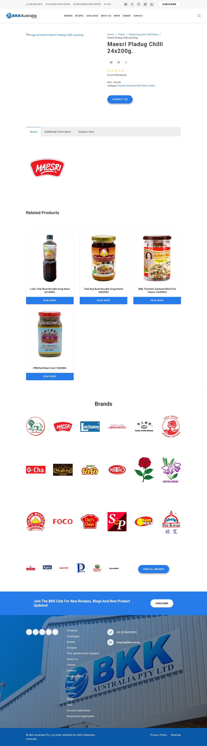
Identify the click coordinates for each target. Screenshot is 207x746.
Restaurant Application (80, 716)
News (70, 681)
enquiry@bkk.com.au (128, 642)
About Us (72, 659)
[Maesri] (47, 168)
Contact (71, 670)
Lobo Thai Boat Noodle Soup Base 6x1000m (50, 290)
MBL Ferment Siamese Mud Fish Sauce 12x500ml (157, 290)
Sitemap (176, 734)
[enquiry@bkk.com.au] (111, 642)
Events (71, 687)
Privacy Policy (75, 676)
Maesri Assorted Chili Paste (143, 34)
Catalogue (73, 636)
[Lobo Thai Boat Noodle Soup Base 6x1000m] (50, 258)
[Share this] (119, 62)
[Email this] (111, 62)
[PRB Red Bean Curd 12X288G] (50, 334)
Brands (71, 641)
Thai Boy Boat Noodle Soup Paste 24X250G (103, 290)
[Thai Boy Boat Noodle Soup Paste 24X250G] (103, 258)
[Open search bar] (199, 15)
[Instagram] (138, 4)
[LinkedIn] (145, 4)
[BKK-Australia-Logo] (21, 16)
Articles (71, 693)
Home (110, 34)
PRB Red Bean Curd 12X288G (49, 368)
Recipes (72, 647)
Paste (121, 34)
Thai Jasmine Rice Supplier (83, 653)
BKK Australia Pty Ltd (42, 734)
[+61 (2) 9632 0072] (111, 632)
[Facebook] (125, 4)
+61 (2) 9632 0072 (126, 632)
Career (71, 664)
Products (72, 630)
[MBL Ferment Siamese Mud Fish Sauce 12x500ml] (157, 258)
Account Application (79, 710)
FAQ (69, 704)
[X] (132, 4)
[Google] (151, 4)
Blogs (70, 699)
